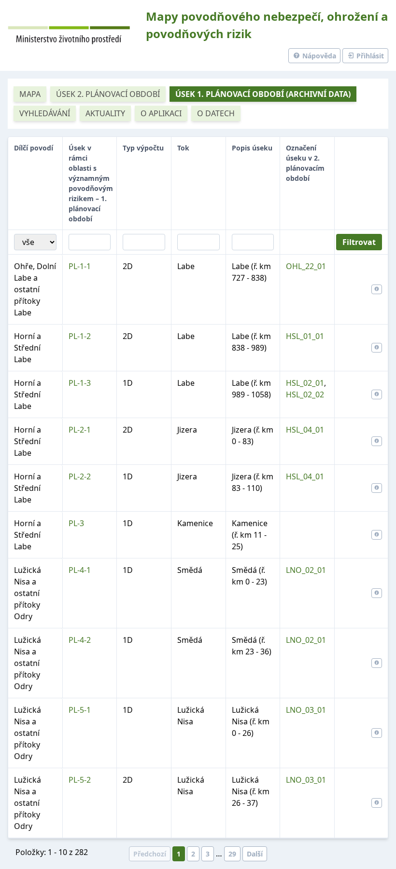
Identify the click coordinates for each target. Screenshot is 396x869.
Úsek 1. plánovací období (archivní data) (263, 94)
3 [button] (208, 853)
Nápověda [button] (318, 55)
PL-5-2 (80, 779)
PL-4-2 (80, 640)
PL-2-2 (80, 476)
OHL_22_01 (306, 266)
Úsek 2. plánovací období (108, 94)
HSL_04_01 (305, 429)
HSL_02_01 (305, 383)
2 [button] (193, 853)
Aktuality (105, 113)
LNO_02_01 (306, 570)
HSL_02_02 (305, 394)
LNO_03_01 (306, 710)
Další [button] (255, 853)
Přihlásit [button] (369, 55)
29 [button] (232, 853)
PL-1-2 (80, 336)
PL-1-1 (80, 266)
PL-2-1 (80, 429)
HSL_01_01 (305, 336)
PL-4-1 (80, 570)
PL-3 (76, 523)
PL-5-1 (80, 710)
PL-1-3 (80, 383)
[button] (376, 289)
